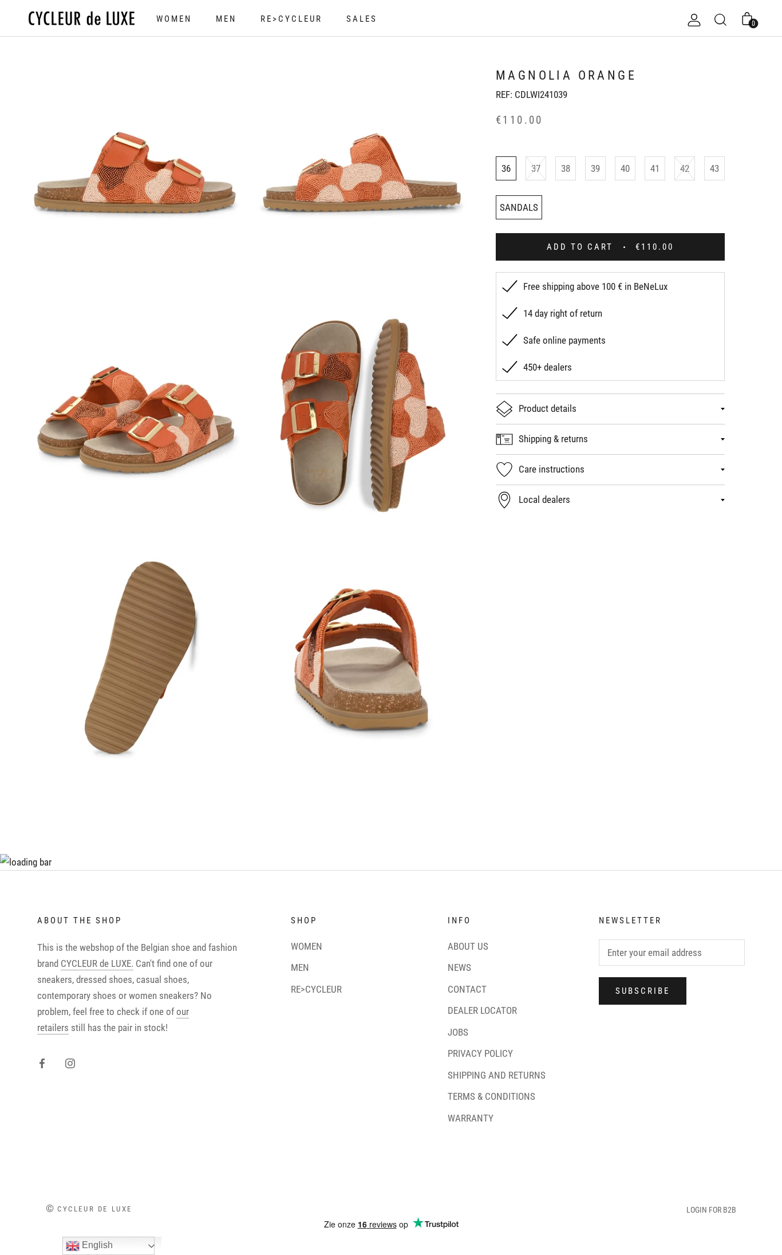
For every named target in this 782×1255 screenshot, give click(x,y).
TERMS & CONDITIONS (491, 1096)
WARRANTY (470, 1118)
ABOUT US (468, 946)
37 (535, 168)
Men (226, 19)
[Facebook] (42, 1063)
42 (684, 168)
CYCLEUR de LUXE (94, 1209)
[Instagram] (70, 1063)
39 (595, 168)
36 (506, 168)
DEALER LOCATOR (482, 1010)
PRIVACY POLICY (480, 1053)
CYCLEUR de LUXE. (97, 963)
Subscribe (642, 991)
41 (654, 168)
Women (174, 19)
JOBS (458, 1032)
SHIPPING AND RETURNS (497, 1075)
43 (714, 168)
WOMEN (306, 946)
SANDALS (519, 207)
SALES (361, 19)
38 (565, 168)
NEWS (459, 967)
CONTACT (467, 989)
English (96, 1245)
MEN (300, 967)
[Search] (720, 19)
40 (625, 168)
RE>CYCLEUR (291, 19)
